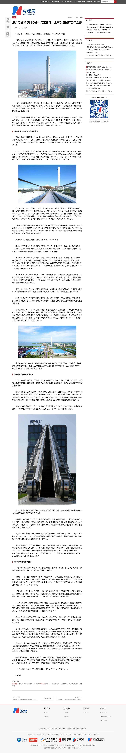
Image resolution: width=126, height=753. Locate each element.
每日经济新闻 (103, 712)
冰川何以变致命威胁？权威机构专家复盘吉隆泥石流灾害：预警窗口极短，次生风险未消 (99, 83)
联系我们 (67, 708)
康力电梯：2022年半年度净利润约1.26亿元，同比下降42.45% (100, 27)
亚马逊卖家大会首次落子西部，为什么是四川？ (99, 55)
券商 (61, 1)
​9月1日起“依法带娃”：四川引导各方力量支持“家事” (99, 49)
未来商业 (83, 1)
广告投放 (66, 712)
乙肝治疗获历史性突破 (93, 88)
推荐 (14, 17)
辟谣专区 (86, 712)
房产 (74, 1)
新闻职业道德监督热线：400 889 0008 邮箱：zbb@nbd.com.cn (63, 748)
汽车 (71, 1)
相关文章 (89, 20)
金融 (51, 1)
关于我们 (46, 712)
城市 (92, 1)
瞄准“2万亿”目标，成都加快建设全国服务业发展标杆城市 (100, 47)
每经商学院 (97, 1)
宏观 (48, 1)
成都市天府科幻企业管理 (106, 716)
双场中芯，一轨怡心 (92, 52)
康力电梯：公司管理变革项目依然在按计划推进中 (99, 24)
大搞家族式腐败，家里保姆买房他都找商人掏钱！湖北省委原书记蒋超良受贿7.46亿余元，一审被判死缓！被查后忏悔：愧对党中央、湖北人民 (99, 69)
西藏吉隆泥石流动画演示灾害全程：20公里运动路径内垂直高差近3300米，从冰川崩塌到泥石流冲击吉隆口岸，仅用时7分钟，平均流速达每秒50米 (100, 67)
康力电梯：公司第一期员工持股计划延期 (98, 29)
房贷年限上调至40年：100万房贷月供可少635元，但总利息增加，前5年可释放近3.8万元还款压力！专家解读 (100, 85)
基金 (68, 1)
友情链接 (66, 716)
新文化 (78, 1)
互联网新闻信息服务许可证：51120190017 (42, 745)
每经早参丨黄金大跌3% (94, 75)
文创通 (88, 1)
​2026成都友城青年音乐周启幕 (95, 44)
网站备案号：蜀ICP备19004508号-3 (66, 745)
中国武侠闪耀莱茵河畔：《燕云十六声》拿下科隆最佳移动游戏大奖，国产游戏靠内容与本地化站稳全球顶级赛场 (99, 91)
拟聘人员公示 (103, 720)
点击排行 (89, 63)
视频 (58, 1)
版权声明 (46, 716)
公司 (55, 1)
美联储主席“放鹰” (92, 72)
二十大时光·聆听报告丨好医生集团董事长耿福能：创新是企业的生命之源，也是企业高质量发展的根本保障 (99, 32)
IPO (65, 1)
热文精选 (89, 40)
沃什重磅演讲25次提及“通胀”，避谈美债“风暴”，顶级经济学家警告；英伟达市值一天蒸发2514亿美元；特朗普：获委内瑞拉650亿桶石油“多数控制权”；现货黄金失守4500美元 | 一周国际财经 (99, 80)
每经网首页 (43, 1)
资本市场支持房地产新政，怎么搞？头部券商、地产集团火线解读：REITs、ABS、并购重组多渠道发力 (100, 77)
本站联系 (42, 684)
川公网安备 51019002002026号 (87, 745)
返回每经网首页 (47, 698)
